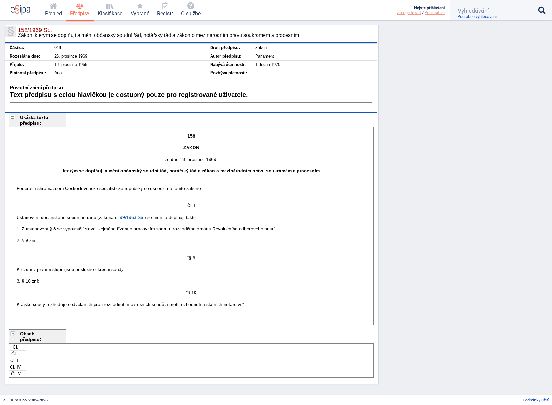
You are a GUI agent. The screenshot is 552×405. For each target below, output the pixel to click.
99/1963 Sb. (132, 217)
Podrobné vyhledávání (477, 16)
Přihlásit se (435, 12)
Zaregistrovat (409, 12)
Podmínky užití (536, 400)
